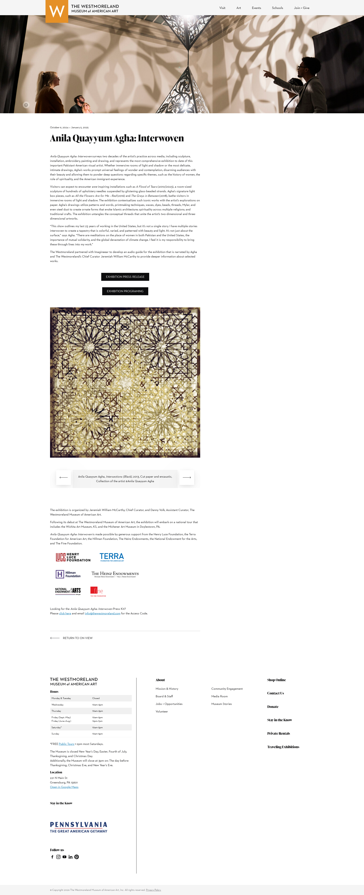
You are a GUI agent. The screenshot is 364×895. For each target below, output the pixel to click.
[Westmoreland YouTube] (64, 856)
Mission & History (167, 689)
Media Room (219, 696)
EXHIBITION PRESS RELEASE (125, 277)
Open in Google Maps (64, 787)
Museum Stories (221, 704)
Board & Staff (164, 696)
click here (65, 613)
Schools (277, 8)
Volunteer (162, 711)
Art (238, 8)
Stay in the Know (279, 719)
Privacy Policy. (153, 890)
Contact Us (275, 693)
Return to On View (78, 638)
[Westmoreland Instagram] (58, 856)
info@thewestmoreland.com (102, 613)
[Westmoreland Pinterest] (76, 856)
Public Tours (66, 744)
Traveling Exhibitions (283, 746)
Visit (222, 8)
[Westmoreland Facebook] (52, 856)
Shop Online (276, 679)
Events (256, 8)
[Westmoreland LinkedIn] (70, 856)
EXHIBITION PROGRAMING (125, 291)
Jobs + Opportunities (169, 704)
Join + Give (301, 8)
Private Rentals (278, 733)
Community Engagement (227, 689)
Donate (272, 706)
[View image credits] (26, 105)
